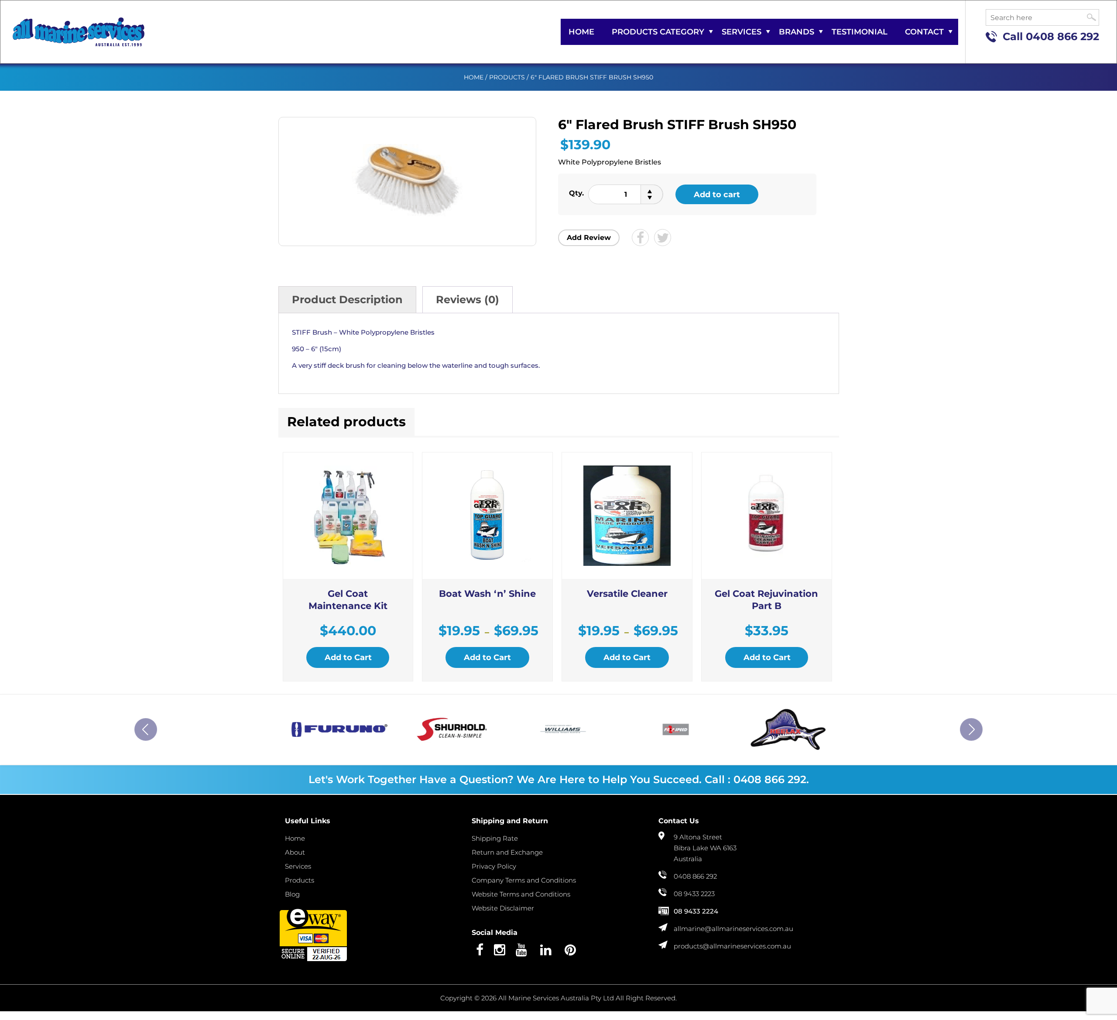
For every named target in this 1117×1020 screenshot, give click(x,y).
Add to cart (717, 194)
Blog (292, 894)
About (295, 852)
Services (741, 32)
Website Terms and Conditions (521, 894)
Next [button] (971, 729)
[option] (334, 729)
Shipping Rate (495, 838)
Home (581, 32)
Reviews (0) (467, 299)
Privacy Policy (494, 866)
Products (507, 77)
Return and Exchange (507, 852)
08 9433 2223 (694, 894)
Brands (796, 32)
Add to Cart (348, 657)
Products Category (658, 32)
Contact (924, 32)
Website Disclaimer (503, 908)
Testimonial (859, 32)
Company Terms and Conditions (524, 880)
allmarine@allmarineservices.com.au (733, 928)
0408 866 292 (1062, 36)
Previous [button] (146, 729)
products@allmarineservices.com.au (732, 946)
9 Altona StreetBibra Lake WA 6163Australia (705, 848)
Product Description (347, 299)
